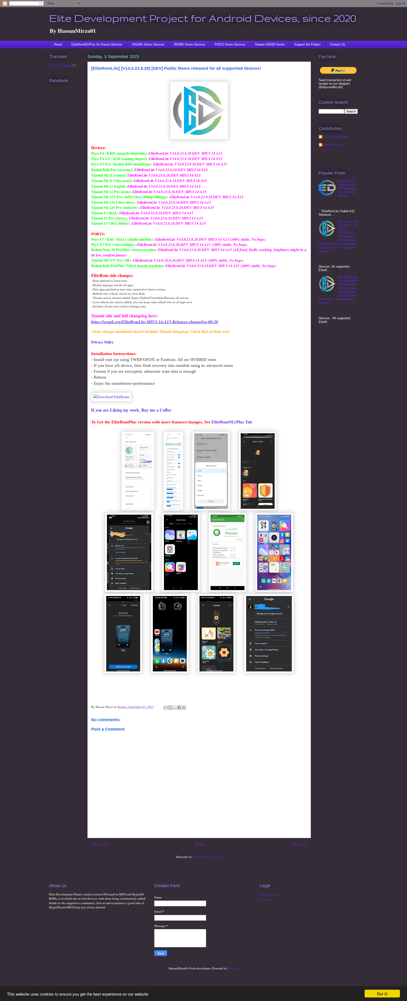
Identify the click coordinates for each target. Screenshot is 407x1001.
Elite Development (335, 136)
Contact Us (337, 44)
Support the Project (307, 44)
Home (58, 44)
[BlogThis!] (170, 707)
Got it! (382, 994)
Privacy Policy (102, 342)
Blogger (233, 968)
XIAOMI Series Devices (148, 44)
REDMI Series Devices (189, 44)
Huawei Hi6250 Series (270, 44)
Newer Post (99, 844)
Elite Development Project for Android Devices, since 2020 (202, 18)
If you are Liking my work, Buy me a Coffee (131, 410)
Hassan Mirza (332, 144)
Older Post (299, 844)
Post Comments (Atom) (208, 857)
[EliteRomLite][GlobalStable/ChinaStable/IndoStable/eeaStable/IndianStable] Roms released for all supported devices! (338, 290)
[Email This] (165, 707)
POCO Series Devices (230, 44)
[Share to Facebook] (179, 707)
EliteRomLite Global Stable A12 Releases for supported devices (347, 188)
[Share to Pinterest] (183, 707)
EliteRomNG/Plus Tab (232, 422)
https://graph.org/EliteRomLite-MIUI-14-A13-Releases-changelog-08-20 (154, 322)
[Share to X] (174, 707)
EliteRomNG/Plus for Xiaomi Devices (96, 44)
